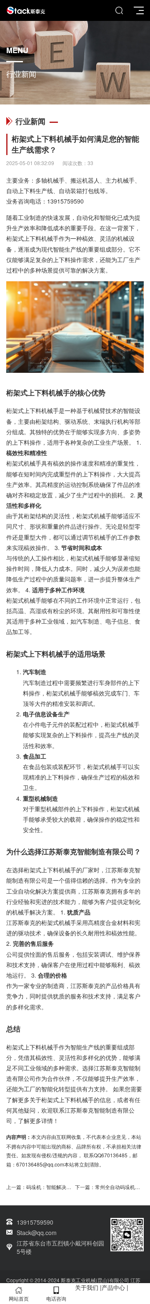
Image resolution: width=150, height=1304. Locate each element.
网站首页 (19, 1298)
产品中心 (113, 1287)
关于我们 (86, 1287)
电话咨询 (56, 1298)
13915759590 (65, 201)
